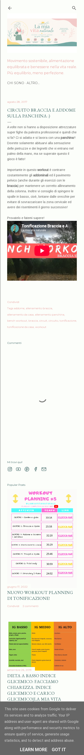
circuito (53, 320)
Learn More (33, 749)
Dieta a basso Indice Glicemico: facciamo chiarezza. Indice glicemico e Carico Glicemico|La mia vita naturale (34, 690)
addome (19, 308)
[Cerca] (74, 7)
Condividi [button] (13, 302)
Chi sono (15, 83)
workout (40, 327)
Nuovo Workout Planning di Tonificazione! (40, 595)
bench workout (17, 320)
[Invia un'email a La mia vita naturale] (44, 469)
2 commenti (31, 606)
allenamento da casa (20, 314)
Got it (59, 749)
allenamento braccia (39, 308)
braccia (33, 320)
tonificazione (68, 320)
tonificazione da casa (20, 327)
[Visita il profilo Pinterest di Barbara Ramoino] (27, 469)
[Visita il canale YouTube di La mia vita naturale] (18, 469)
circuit (43, 320)
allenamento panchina (49, 314)
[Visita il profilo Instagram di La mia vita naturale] (10, 469)
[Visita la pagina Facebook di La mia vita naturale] (35, 469)
